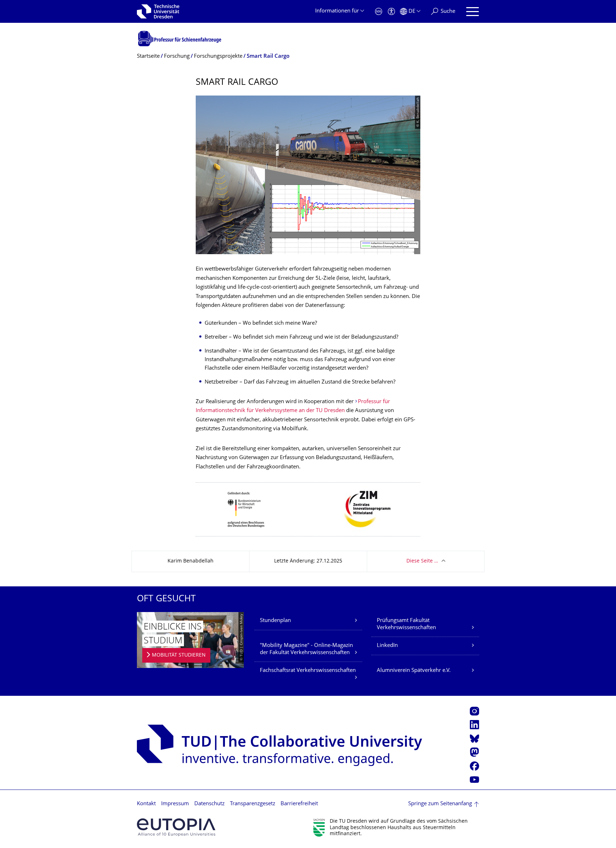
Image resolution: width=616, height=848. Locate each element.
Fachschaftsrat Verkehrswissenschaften (308, 670)
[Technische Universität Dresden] (158, 11)
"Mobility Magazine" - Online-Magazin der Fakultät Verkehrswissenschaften (306, 649)
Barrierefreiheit (299, 804)
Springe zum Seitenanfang (440, 804)
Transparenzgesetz (252, 804)
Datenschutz (209, 804)
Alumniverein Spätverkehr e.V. (414, 670)
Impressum (175, 804)
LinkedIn (387, 645)
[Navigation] (472, 11)
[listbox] (308, 509)
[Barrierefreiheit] (391, 11)
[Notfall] (379, 11)
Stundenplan (275, 620)
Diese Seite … (422, 561)
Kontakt (146, 804)
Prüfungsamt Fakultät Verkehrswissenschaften (406, 624)
